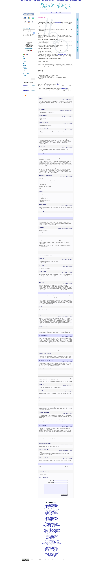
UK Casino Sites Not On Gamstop (51, 525)
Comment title (50, 482)
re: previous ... (26, 85)
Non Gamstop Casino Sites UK (51, 528)
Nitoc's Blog (64, 88)
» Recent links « (28, 41)
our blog (41, 92)
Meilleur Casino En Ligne (51, 549)
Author (51, 480)
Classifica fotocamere (29, 45)
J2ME (24, 65)
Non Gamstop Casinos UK (51, 518)
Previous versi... (26, 87)
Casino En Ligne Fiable (51, 517)
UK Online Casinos (51, 511)
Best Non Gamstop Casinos (51, 512)
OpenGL (25, 60)
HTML (24, 61)
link (48, 85)
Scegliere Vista (28, 44)
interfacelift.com (62, 54)
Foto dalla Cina (29, 42)
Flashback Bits (26, 73)
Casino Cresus (51, 541)
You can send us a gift (55, 12)
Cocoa (24, 75)
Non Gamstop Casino (51, 507)
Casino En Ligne (52, 555)
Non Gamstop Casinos (51, 504)
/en (29, 55)
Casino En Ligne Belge (51, 536)
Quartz (24, 67)
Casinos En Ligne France (51, 548)
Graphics (25, 68)
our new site (58, 22)
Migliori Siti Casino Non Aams (51, 522)
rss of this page (29, 95)
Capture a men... (26, 90)
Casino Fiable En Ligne (51, 554)
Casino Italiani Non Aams (51, 530)
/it (25, 55)
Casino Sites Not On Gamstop (51, 509)
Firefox (24, 72)
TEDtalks (28, 43)
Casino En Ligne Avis (51, 547)
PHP (24, 63)
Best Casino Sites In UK (52, 523)
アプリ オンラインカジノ (52, 538)
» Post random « (29, 48)
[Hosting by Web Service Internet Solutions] (29, 50)
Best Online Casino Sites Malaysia (51, 552)
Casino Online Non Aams (51, 532)
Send (64, 494)
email (57, 84)
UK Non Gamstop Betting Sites (51, 516)
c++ (24, 70)
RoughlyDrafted (29, 46)
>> (33, 28)
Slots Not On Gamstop (51, 514)
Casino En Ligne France (52, 535)
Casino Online (51, 537)
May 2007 (28, 28)
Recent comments (28, 82)
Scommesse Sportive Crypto (52, 540)
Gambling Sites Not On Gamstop (52, 529)
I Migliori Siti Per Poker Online (51, 542)
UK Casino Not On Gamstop (51, 526)
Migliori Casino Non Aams (51, 505)
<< (24, 28)
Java (24, 58)
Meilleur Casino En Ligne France (52, 550)
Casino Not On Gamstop (52, 510)
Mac (24, 56)
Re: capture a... (26, 88)
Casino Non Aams (51, 534)
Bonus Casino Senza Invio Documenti (51, 543)
